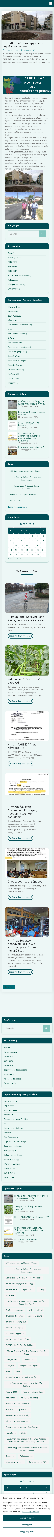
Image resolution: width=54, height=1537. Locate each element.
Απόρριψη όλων (27, 1531)
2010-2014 (12, 271)
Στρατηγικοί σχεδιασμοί (19, 347)
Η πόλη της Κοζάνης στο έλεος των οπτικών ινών (31, 402)
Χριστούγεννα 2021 (38, 1462)
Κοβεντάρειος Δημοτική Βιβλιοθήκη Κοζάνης (26, 1384)
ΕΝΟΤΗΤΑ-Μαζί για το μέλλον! (20, 1345)
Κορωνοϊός (10, 1398)
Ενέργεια (10, 1365)
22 (32, 550)
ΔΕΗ (30, 1310)
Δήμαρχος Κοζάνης (14, 1316)
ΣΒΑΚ (23, 1433)
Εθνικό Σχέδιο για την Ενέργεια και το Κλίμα (26, 1352)
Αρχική (11, 253)
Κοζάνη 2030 (11, 1392)
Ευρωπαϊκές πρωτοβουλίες (20, 325)
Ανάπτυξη (10, 1295)
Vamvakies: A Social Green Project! (26, 487)
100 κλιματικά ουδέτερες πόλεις (25, 471)
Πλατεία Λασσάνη (16, 369)
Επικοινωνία (14, 289)
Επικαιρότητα (14, 257)
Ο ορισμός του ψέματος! (31, 447)
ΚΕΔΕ (18, 1371)
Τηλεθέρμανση (26, 1456)
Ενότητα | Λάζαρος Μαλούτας (23, 3)
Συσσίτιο (10, 1456)
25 (11, 554)
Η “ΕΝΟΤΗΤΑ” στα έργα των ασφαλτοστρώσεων (23, 44)
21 (27, 550)
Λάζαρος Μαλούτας (16, 284)
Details (8, 987)
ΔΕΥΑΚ (40, 1310)
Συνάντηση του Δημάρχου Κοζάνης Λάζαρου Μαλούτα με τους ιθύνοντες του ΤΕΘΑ (26, 1440)
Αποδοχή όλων (27, 1518)
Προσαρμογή (27, 1524)
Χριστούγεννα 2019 (14, 1462)
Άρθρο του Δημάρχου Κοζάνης (23, 494)
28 (27, 554)
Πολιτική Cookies (30, 1511)
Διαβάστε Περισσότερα (20, 636)
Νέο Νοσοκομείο (15, 342)
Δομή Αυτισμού (14, 316)
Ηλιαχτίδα (13, 383)
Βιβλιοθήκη (13, 311)
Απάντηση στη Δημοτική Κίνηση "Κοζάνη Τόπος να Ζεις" (26, 1302)
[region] (27, 1515)
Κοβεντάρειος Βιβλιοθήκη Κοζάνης (22, 1377)
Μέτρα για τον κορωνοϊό (17, 1403)
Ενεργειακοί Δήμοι (29, 1365)
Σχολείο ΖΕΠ (13, 374)
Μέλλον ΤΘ (12, 320)
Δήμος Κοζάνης (35, 1316)
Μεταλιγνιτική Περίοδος (17, 1409)
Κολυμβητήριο (14, 356)
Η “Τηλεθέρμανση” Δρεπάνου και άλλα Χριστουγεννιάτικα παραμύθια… (22, 945)
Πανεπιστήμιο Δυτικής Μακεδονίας (22, 1427)
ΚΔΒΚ (8, 1371)
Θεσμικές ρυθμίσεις (17, 351)
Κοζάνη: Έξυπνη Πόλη (33, 1392)
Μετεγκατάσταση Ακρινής (17, 1415)
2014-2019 (12, 266)
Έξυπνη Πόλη (15, 500)
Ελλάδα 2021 (30, 1359)
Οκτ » (18, 558)
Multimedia (13, 280)
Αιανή (41, 1289)
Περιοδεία (11, 1433)
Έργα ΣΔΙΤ (28, 1289)
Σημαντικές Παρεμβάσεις (19, 275)
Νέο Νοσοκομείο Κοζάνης (17, 1421)
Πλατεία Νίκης (15, 307)
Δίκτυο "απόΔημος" (15, 1327)
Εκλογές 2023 (12, 1359)
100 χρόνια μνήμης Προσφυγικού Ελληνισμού (26, 478)
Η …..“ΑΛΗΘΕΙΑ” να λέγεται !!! (28, 423)
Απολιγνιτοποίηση (14, 1310)
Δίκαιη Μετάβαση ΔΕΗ (16, 1322)
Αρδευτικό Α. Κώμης (17, 360)
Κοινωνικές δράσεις (17, 333)
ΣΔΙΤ (10, 329)
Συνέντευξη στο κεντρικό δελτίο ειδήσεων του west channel (27, 1449)
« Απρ (10, 558)
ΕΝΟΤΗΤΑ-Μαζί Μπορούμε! (17, 1339)
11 (11, 545)
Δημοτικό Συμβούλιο (15, 1333)
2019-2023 (12, 262)
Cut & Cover (13, 378)
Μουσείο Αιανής (15, 365)
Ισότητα (11, 338)
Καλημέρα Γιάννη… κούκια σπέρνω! (32, 413)
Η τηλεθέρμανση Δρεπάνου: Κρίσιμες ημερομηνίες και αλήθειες (29, 437)
